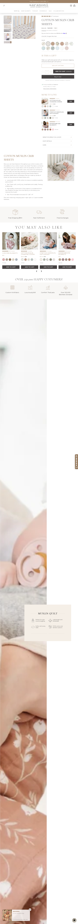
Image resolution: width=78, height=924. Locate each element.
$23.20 (51, 115)
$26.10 (51, 104)
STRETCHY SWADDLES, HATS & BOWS (57, 112)
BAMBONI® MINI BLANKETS (55, 124)
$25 (51, 127)
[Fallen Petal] (67, 48)
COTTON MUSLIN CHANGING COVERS (56, 101)
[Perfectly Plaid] (67, 44)
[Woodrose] (45, 130)
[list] (58, 114)
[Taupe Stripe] (53, 118)
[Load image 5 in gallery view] (7, 19)
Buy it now (57, 77)
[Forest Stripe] (43, 48)
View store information (49, 88)
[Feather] (6, 259)
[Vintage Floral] (48, 118)
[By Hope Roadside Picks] (57, 44)
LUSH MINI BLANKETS (10, 253)
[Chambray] (16, 259)
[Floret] (43, 44)
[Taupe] (48, 130)
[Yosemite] (48, 48)
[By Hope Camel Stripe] (53, 44)
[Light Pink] (53, 130)
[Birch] (43, 130)
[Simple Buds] (62, 44)
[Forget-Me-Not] (48, 44)
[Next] (41, 271)
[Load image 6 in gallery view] (7, 28)
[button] (4, 5)
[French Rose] (50, 130)
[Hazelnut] (10, 259)
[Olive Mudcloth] (50, 118)
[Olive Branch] (53, 48)
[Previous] (36, 271)
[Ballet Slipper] (3, 259)
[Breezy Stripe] (57, 48)
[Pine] (71, 44)
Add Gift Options (58, 65)
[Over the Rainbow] (43, 118)
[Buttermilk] (13, 259)
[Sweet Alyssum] (45, 118)
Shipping (44, 30)
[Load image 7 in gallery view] (7, 36)
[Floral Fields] (62, 48)
